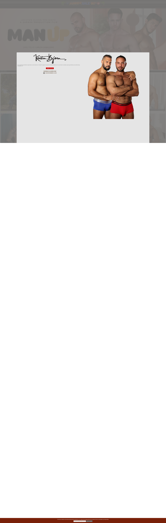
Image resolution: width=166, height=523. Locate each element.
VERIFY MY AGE (50, 68)
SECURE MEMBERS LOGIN (51, 72)
